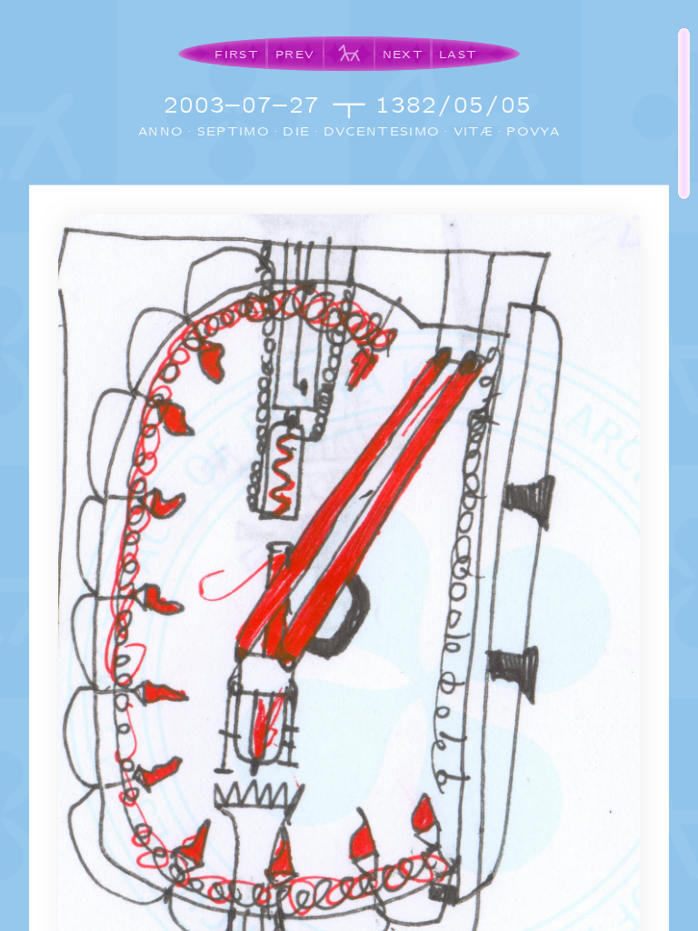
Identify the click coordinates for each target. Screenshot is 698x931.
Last (458, 54)
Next (403, 54)
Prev (294, 54)
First (236, 54)
